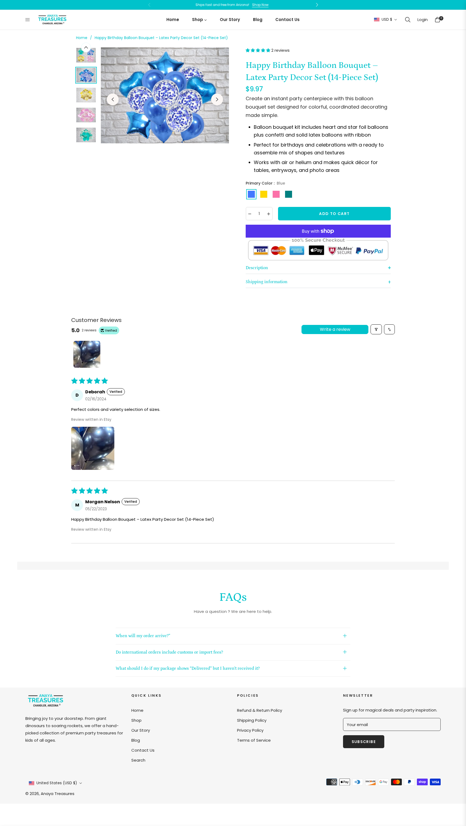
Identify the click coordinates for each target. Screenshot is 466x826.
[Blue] (251, 194)
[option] (165, 95)
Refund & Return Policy (259, 710)
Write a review (335, 329)
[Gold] (263, 194)
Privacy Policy (250, 730)
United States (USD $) (56, 783)
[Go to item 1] (86, 354)
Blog (135, 740)
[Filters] (376, 329)
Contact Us (143, 750)
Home (81, 37)
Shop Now (260, 4)
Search (138, 760)
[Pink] (276, 194)
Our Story (140, 730)
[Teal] (288, 194)
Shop (136, 720)
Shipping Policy (251, 720)
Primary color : (265, 183)
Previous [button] (113, 99)
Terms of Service (254, 740)
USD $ (387, 19)
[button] (407, 19)
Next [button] (217, 99)
